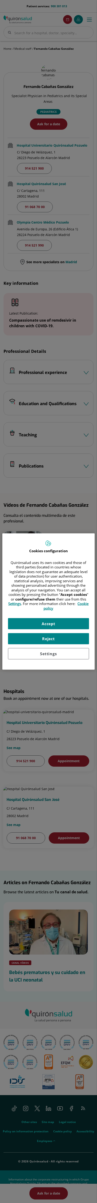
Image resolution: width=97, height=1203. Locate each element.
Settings (48, 653)
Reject (48, 638)
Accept (48, 623)
